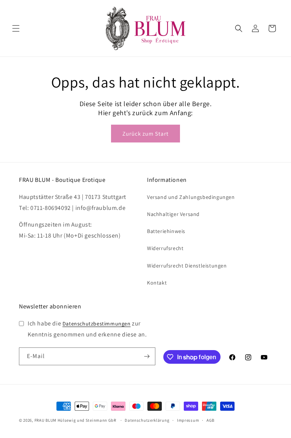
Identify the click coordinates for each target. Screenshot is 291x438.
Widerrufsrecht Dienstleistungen (187, 265)
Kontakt (157, 282)
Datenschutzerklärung (147, 420)
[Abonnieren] (146, 356)
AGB (210, 420)
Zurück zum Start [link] (145, 133)
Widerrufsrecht (165, 248)
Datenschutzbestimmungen (97, 323)
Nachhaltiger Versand (173, 214)
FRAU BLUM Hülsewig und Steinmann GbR (75, 420)
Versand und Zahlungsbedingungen (191, 197)
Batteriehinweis (166, 231)
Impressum (188, 420)
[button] (16, 28)
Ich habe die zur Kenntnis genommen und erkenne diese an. (87, 328)
